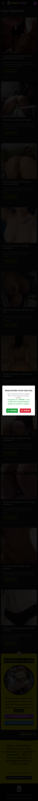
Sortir (27, 411)
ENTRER (13, 411)
